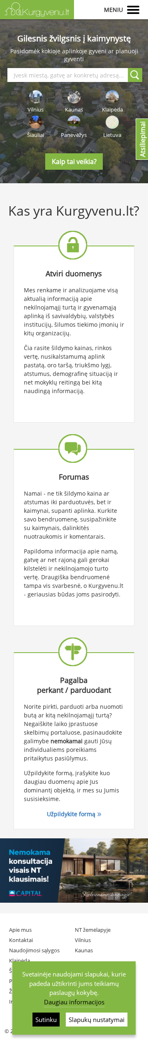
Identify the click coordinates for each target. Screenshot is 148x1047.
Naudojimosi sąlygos (34, 950)
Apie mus (20, 929)
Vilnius (83, 940)
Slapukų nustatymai (97, 1019)
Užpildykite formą (71, 814)
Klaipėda (19, 960)
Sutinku (46, 1019)
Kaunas (84, 950)
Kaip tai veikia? (74, 161)
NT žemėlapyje (93, 929)
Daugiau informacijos (74, 1002)
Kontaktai (21, 940)
